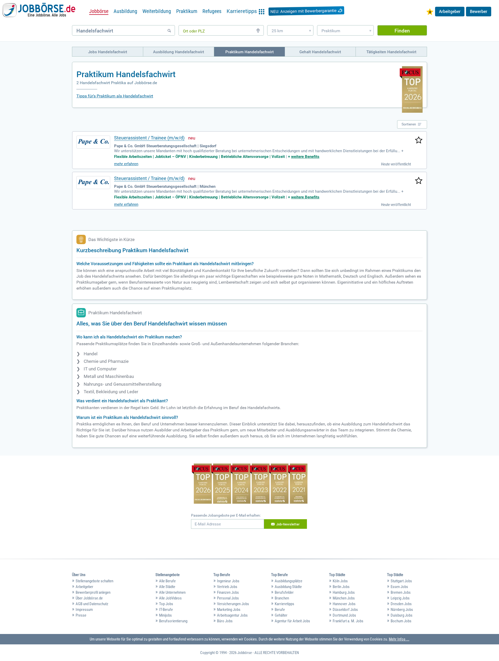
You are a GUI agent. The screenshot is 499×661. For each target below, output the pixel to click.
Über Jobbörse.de (89, 598)
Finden (402, 30)
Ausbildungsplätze (288, 581)
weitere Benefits (305, 156)
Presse (81, 615)
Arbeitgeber (450, 11)
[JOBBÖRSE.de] (39, 11)
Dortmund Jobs (344, 615)
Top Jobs (166, 604)
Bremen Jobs (401, 592)
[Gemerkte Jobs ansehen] (430, 12)
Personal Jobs (228, 598)
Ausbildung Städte (288, 586)
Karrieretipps (284, 604)
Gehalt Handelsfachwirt (320, 51)
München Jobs (344, 598)
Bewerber (478, 11)
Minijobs (165, 615)
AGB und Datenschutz (92, 604)
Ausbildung (125, 11)
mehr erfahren (126, 164)
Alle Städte (167, 586)
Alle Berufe (167, 581)
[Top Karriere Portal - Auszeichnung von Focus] (249, 484)
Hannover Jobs (344, 604)
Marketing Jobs (228, 609)
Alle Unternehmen (172, 592)
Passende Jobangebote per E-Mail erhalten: (226, 515)
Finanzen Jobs (228, 592)
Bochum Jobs (401, 621)
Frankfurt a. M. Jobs (348, 621)
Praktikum (186, 11)
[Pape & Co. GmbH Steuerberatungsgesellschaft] (93, 142)
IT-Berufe (166, 609)
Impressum (84, 609)
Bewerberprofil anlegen (93, 592)
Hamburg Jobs (344, 592)
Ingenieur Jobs (228, 581)
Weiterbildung (156, 11)
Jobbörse (98, 11)
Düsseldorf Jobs (345, 609)
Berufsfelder (284, 592)
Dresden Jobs (401, 604)
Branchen (282, 598)
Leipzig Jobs (400, 598)
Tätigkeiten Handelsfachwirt (391, 51)
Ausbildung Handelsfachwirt (178, 51)
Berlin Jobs (341, 586)
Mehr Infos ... (399, 639)
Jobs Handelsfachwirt (107, 51)
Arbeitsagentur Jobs (232, 615)
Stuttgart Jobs (401, 581)
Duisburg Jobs (401, 615)
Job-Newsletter (288, 524)
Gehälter (281, 615)
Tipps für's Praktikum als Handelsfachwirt (114, 96)
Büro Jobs (225, 621)
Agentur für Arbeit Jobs (292, 621)
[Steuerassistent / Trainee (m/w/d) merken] (419, 140)
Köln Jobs (340, 581)
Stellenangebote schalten (94, 581)
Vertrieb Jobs (227, 586)
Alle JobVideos (170, 598)
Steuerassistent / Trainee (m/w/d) (149, 138)
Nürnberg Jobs (402, 609)
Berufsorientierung (173, 621)
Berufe (280, 609)
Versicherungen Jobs (233, 604)
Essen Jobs (399, 586)
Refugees (211, 11)
